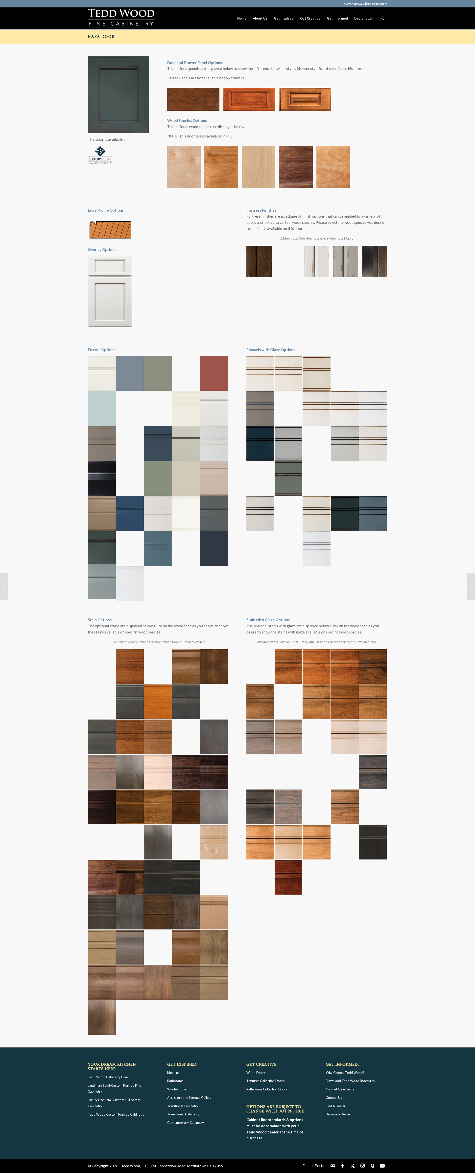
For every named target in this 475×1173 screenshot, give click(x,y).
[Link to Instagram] (362, 1166)
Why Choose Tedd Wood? (345, 1073)
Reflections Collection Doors (266, 1089)
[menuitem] (364, 3)
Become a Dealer (338, 1114)
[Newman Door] (471, 586)
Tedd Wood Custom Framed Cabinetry (116, 1114)
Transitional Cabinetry (183, 1114)
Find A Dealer (335, 1106)
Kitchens (173, 1073)
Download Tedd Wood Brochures (350, 1081)
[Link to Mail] (333, 1166)
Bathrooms (175, 1081)
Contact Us (334, 1098)
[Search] (382, 18)
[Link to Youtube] (382, 1166)
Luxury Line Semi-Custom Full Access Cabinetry (114, 1103)
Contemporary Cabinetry (185, 1123)
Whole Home (176, 1089)
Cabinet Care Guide (340, 1089)
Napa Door (101, 36)
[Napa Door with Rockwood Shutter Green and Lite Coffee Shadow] (118, 94)
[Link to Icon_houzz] (372, 1166)
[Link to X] (352, 1166)
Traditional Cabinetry (182, 1106)
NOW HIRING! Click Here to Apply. (365, 3)
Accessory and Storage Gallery (189, 1098)
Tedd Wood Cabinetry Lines (108, 1077)
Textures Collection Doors (265, 1081)
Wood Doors (255, 1073)
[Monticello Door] (4, 586)
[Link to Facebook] (343, 1166)
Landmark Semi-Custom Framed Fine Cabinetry (114, 1088)
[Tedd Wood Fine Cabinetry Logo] (121, 18)
